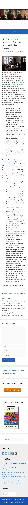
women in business (15, 303)
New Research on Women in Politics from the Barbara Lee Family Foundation (13, 308)
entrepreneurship (19, 301)
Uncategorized (8, 298)
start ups (5, 303)
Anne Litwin (13, 23)
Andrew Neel (12, 293)
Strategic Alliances (9, 373)
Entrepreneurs (8, 301)
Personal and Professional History (13, 370)
